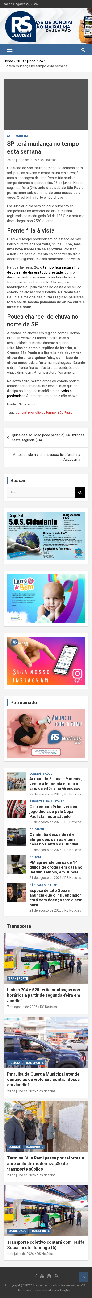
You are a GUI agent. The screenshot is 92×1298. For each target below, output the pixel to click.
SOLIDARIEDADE (20, 136)
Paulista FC (55, 801)
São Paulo (64, 412)
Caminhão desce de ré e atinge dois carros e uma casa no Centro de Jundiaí (53, 839)
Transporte (19, 926)
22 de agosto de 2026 (45, 794)
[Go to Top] (83, 1277)
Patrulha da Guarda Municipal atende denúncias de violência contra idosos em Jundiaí (43, 1080)
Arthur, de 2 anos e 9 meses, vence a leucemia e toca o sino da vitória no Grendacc (55, 783)
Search (80, 492)
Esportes (36, 801)
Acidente (36, 829)
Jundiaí (21, 412)
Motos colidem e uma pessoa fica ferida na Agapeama (46, 457)
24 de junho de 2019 (22, 160)
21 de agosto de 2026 (45, 878)
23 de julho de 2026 (21, 1175)
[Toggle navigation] (10, 49)
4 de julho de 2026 (20, 1254)
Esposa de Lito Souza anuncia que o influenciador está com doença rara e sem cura (56, 897)
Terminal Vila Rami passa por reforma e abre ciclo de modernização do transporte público (45, 1163)
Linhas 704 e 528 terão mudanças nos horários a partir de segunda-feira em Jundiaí (43, 995)
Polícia (35, 857)
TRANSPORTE (18, 978)
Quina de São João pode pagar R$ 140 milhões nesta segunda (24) (48, 437)
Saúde (47, 773)
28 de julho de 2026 (21, 1091)
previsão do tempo (42, 412)
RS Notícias (48, 160)
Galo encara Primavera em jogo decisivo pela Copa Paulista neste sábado (54, 811)
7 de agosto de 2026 (22, 1007)
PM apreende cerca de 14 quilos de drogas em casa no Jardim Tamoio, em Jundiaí (55, 867)
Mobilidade (17, 1231)
